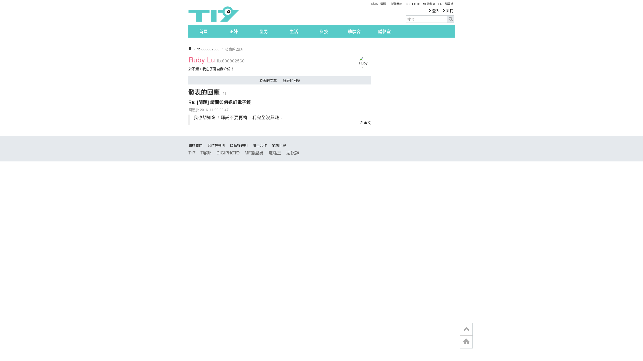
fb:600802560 (208, 48)
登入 (435, 10)
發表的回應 (291, 80)
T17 (213, 14)
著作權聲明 (216, 145)
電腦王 (384, 4)
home (466, 342)
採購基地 (396, 4)
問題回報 (279, 145)
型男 (263, 31)
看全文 (365, 122)
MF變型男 (429, 4)
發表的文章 (268, 80)
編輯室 (384, 31)
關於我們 (195, 145)
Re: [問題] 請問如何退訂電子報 (219, 102)
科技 (324, 31)
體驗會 (354, 31)
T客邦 (374, 4)
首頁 (203, 31)
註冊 (449, 10)
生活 (294, 31)
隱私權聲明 (239, 145)
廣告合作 (260, 145)
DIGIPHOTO (412, 4)
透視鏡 (449, 4)
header (466, 329)
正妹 (233, 31)
